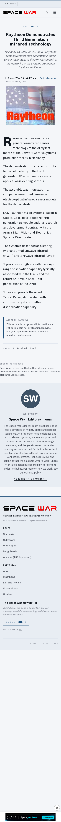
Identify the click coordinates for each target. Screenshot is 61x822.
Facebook (22, 348)
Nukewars (9, 539)
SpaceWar (9, 534)
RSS (20, 629)
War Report (10, 545)
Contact (8, 594)
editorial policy (32, 472)
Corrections (10, 588)
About (6, 571)
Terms (45, 643)
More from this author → (30, 479)
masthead (19, 374)
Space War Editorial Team (22, 78)
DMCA (55, 643)
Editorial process (48, 78)
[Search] (47, 12)
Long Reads (10, 551)
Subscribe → (16, 621)
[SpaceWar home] (19, 13)
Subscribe (10, 4)
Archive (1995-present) (17, 557)
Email (33, 348)
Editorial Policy (12, 582)
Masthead (9, 576)
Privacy (33, 643)
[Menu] (55, 12)
